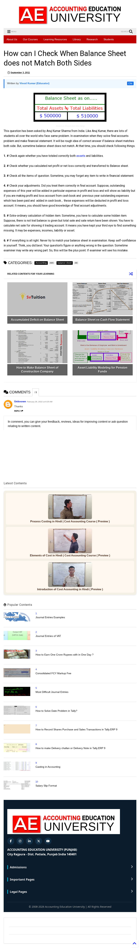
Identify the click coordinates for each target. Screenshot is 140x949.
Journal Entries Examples (50, 617)
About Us (12, 39)
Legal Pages (18, 892)
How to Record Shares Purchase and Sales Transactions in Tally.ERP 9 (76, 729)
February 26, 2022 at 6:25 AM (39, 402)
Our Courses (30, 39)
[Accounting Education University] (70, 23)
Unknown (20, 401)
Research (92, 39)
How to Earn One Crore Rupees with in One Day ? (65, 654)
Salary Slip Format (46, 785)
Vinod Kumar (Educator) (34, 83)
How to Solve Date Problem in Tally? (56, 710)
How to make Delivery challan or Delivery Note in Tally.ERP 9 (70, 748)
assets (81, 156)
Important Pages (22, 879)
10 (37, 781)
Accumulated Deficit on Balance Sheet (37, 319)
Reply (17, 411)
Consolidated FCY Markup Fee (53, 673)
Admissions (18, 867)
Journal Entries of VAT (48, 635)
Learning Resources (55, 39)
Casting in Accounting (48, 766)
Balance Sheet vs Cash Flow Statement (102, 319)
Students (109, 39)
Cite (130, 83)
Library (77, 39)
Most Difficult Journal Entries (52, 691)
